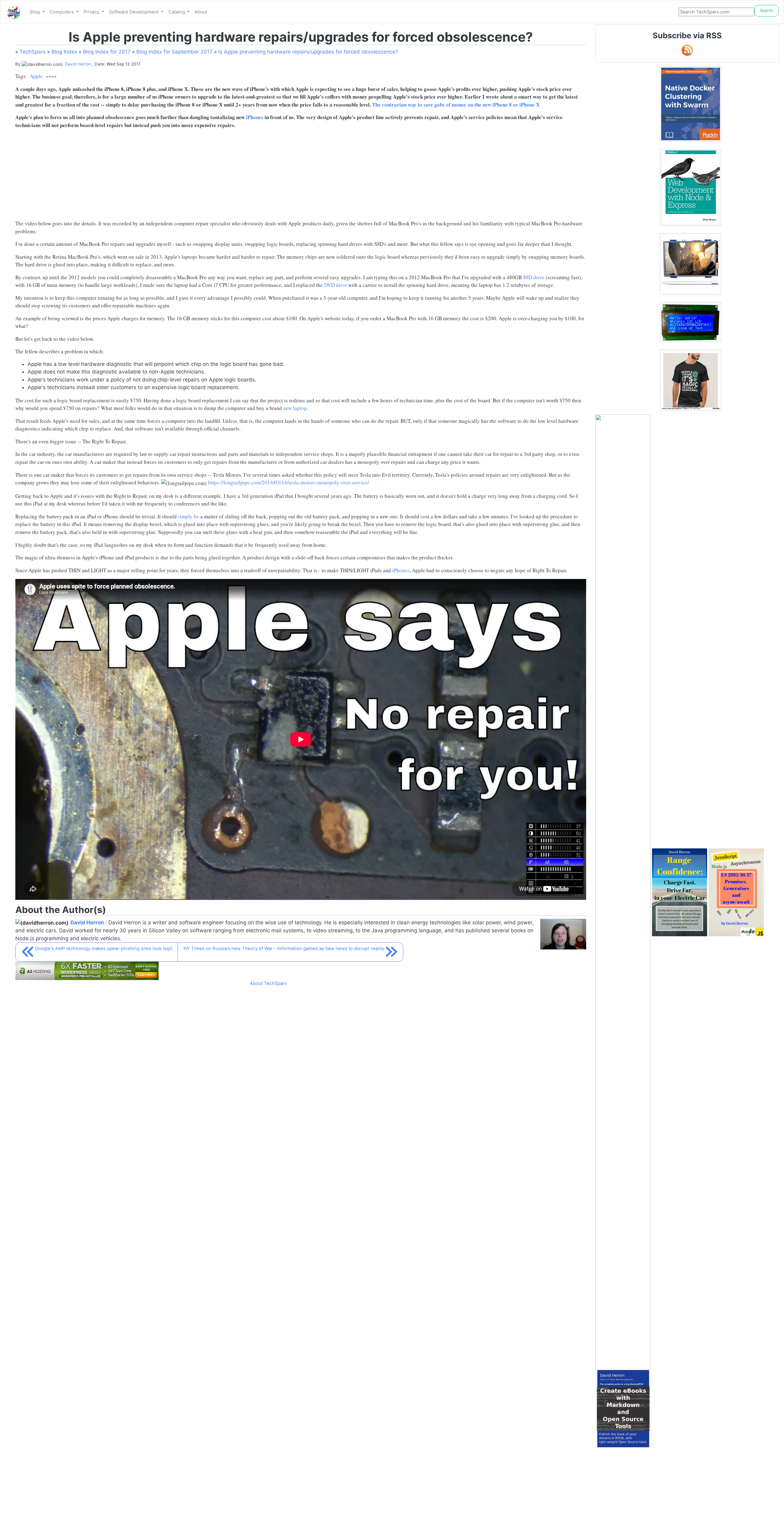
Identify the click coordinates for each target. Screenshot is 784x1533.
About (200, 12)
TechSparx (33, 52)
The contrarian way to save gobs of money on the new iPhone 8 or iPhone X (456, 104)
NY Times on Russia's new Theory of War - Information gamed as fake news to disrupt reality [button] (283, 948)
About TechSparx (268, 983)
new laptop (295, 407)
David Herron (78, 64)
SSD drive (534, 277)
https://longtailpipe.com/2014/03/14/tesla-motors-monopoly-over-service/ (288, 482)
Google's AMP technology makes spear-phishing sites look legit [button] (103, 948)
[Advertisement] (199, 177)
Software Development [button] (134, 12)
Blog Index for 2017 (106, 52)
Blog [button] (35, 12)
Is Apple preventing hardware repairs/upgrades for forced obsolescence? (308, 52)
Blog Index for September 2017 (174, 52)
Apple (36, 76)
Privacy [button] (92, 12)
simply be (188, 516)
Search (766, 10)
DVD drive (335, 284)
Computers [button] (62, 12)
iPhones (254, 117)
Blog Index (64, 52)
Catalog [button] (177, 12)
